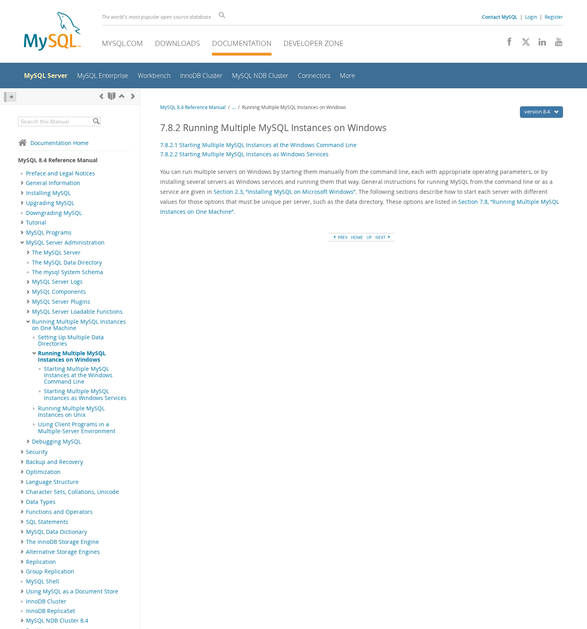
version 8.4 (537, 111)
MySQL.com (122, 43)
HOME (357, 237)
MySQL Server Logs (57, 281)
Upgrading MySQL (50, 203)
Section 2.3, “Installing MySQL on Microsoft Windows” (284, 191)
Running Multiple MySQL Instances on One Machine (79, 325)
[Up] (122, 96)
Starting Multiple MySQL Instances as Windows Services (85, 394)
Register (554, 17)
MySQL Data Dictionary (56, 531)
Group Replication (50, 571)
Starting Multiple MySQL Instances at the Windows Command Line (78, 375)
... (234, 107)
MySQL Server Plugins (61, 301)
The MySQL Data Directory (67, 262)
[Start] (111, 96)
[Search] (96, 121)
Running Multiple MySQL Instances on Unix (71, 411)
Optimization (43, 472)
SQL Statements (47, 521)
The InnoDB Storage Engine (62, 541)
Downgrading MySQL (54, 213)
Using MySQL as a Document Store (72, 591)
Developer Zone (313, 43)
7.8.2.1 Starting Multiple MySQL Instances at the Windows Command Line (258, 145)
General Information (53, 183)
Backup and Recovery (54, 462)
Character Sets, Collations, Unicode (72, 492)
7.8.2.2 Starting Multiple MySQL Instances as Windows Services (244, 154)
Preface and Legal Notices (60, 173)
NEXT (381, 237)
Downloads (177, 43)
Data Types (41, 502)
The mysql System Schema (67, 272)
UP (369, 237)
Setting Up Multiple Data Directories (71, 340)
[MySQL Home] (52, 32)
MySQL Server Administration (65, 242)
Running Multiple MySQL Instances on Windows (72, 356)
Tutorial (36, 222)
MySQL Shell (42, 581)
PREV (342, 237)
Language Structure (52, 482)
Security (37, 452)
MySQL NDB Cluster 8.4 (57, 620)
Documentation (242, 43)
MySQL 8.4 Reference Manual (193, 107)
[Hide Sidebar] (10, 97)
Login (531, 17)
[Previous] (101, 96)
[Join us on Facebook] (506, 44)
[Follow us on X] (523, 44)
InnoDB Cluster (46, 601)
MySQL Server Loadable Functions (77, 311)
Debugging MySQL (56, 441)
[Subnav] (22, 183)
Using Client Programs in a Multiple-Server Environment (76, 427)
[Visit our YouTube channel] (555, 44)
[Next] (133, 96)
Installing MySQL (48, 193)
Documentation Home (59, 143)
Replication (41, 561)
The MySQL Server (56, 252)
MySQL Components (59, 291)
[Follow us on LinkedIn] (539, 44)
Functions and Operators (59, 512)
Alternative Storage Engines (63, 551)
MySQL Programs (48, 232)
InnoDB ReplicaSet (50, 611)
